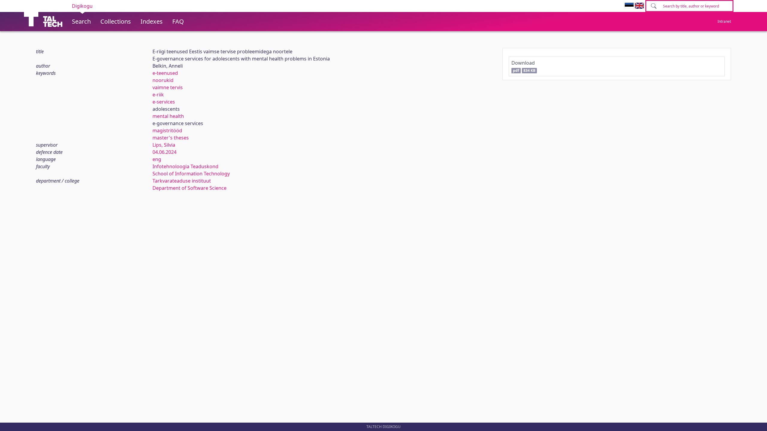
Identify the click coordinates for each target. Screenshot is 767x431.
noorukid (163, 80)
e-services (164, 101)
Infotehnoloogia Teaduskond (185, 166)
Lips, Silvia (164, 145)
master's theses (171, 137)
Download (523, 66)
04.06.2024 (164, 152)
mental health (168, 116)
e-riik (158, 94)
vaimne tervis (168, 87)
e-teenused (165, 73)
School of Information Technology (191, 173)
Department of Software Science (190, 188)
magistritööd (167, 130)
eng (157, 159)
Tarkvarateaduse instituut (182, 180)
